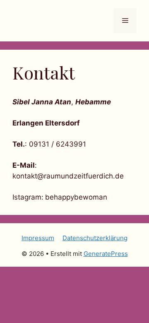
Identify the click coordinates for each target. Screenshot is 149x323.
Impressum (38, 238)
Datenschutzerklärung (94, 238)
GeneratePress (106, 254)
